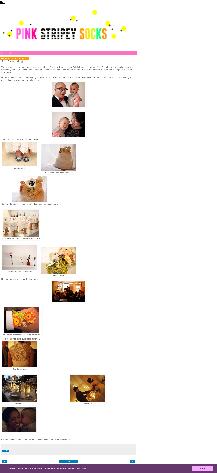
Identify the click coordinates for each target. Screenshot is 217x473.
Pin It (74, 440)
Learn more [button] (81, 468)
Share (6, 451)
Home (68, 461)
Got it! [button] (203, 468)
